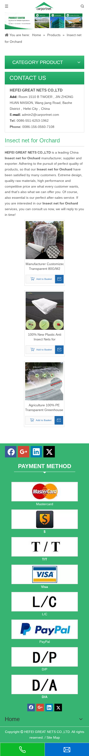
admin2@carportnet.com (40, 114)
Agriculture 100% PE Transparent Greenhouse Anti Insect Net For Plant (44, 407)
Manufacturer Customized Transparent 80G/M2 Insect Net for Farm (45, 266)
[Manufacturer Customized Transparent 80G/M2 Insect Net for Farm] (45, 240)
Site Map (53, 737)
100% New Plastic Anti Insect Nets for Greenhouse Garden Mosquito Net (44, 337)
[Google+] (23, 451)
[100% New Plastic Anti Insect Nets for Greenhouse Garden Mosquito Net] (45, 310)
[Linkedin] (36, 451)
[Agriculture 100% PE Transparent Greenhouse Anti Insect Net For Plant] (44, 381)
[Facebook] (10, 451)
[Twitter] (49, 451)
